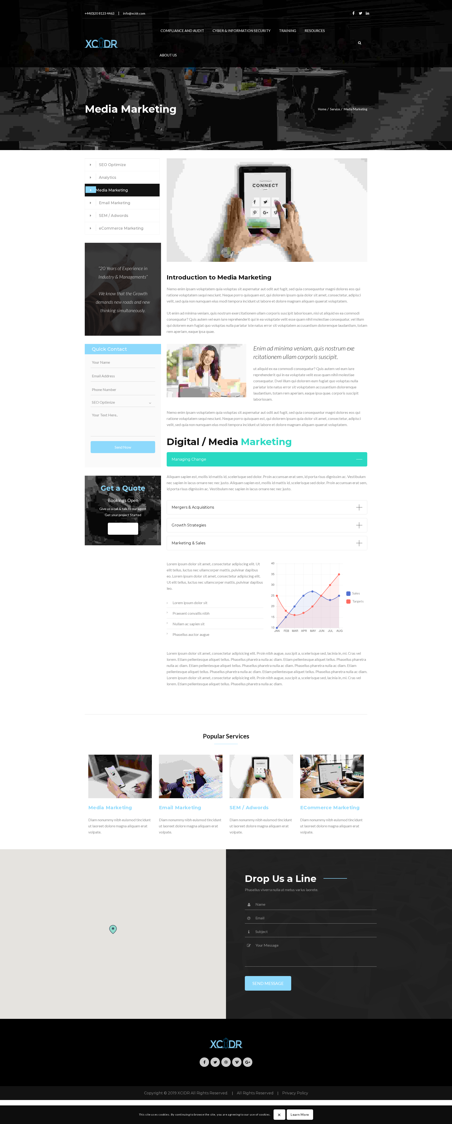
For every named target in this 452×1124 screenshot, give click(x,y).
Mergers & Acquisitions (193, 507)
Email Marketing (114, 203)
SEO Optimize (112, 165)
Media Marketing (111, 190)
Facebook (353, 13)
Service (335, 109)
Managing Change (189, 459)
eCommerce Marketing (121, 228)
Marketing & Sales (188, 543)
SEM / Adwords (113, 215)
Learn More (300, 1114)
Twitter (360, 13)
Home (322, 109)
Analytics (107, 177)
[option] (120, 796)
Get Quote (123, 528)
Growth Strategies (189, 525)
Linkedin (367, 13)
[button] (113, 929)
